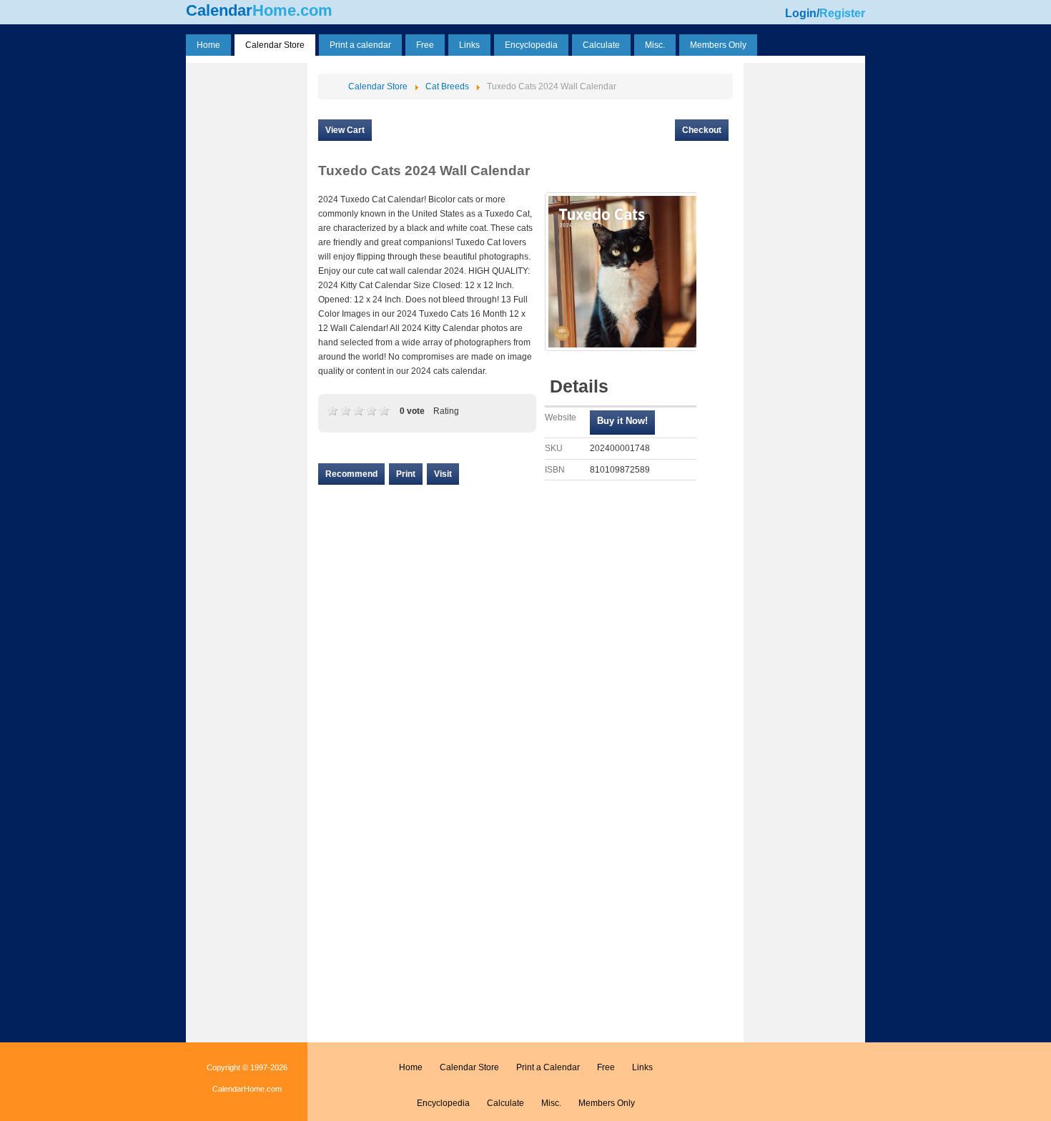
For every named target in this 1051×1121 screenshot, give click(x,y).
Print (405, 474)
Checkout (701, 130)
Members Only (606, 1103)
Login (800, 13)
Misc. (551, 1103)
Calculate (505, 1103)
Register (842, 13)
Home (411, 1067)
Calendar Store (469, 1067)
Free (606, 1067)
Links (642, 1067)
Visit (443, 474)
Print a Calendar (548, 1067)
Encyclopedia (443, 1103)
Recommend (351, 474)
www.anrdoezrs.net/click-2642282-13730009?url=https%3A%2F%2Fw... (622, 422)
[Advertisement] (246, 280)
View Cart (345, 130)
